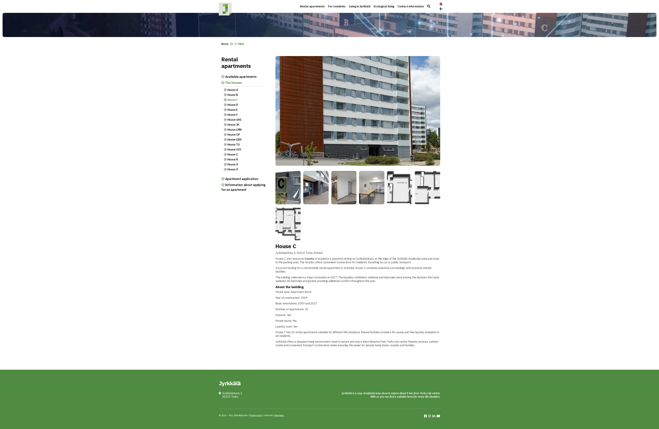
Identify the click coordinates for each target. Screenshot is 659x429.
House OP (233, 134)
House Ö (232, 169)
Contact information (411, 6)
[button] (428, 6)
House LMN (234, 129)
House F (232, 114)
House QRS (234, 139)
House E (232, 109)
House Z (232, 154)
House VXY (234, 149)
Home (225, 44)
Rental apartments (312, 6)
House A (232, 90)
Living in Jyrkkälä (360, 6)
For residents (337, 6)
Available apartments (240, 77)
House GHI (234, 119)
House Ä (232, 164)
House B (232, 94)
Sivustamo (279, 415)
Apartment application (241, 179)
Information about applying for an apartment (243, 187)
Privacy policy (256, 415)
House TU (233, 144)
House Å (232, 159)
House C (232, 99)
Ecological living (384, 6)
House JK (233, 124)
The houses (233, 83)
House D (232, 104)
